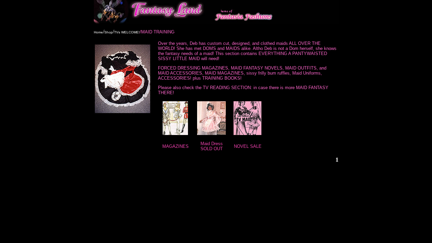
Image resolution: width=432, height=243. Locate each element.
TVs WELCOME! (127, 32)
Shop (108, 32)
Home (98, 32)
